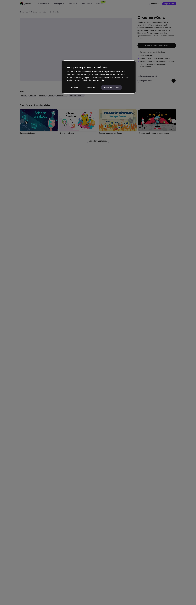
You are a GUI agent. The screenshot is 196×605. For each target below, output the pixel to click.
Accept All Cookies (111, 87)
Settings (74, 87)
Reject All (91, 87)
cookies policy (98, 80)
